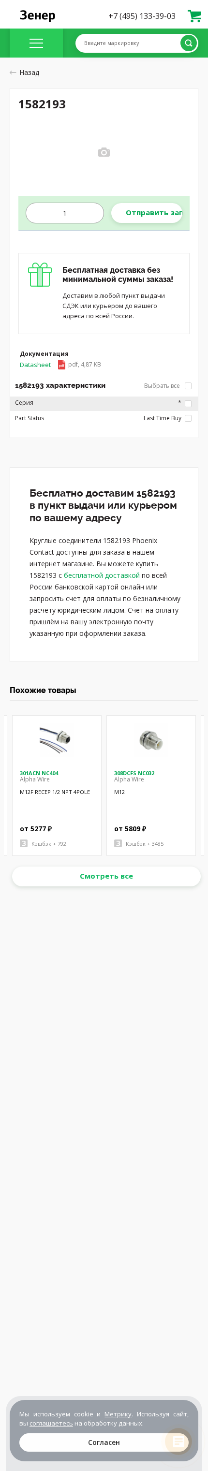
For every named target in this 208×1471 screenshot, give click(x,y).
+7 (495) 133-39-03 (142, 16)
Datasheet (60, 364)
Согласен (104, 1442)
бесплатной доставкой (102, 575)
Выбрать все (162, 386)
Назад (29, 72)
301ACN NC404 (39, 773)
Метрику (118, 1414)
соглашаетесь (51, 1423)
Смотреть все (106, 876)
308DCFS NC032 (134, 773)
